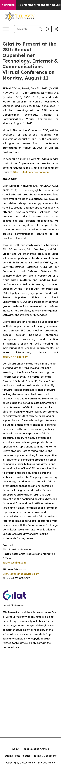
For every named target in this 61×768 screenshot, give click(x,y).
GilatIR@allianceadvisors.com (31, 172)
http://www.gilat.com (15, 356)
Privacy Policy (46, 762)
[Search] (40, 29)
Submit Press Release (17, 755)
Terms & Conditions (45, 755)
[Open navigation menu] (6, 29)
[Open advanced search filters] (47, 29)
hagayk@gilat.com (14, 562)
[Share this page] (56, 29)
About (15, 748)
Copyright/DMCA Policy (20, 762)
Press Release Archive (36, 748)
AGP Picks (8, 5)
